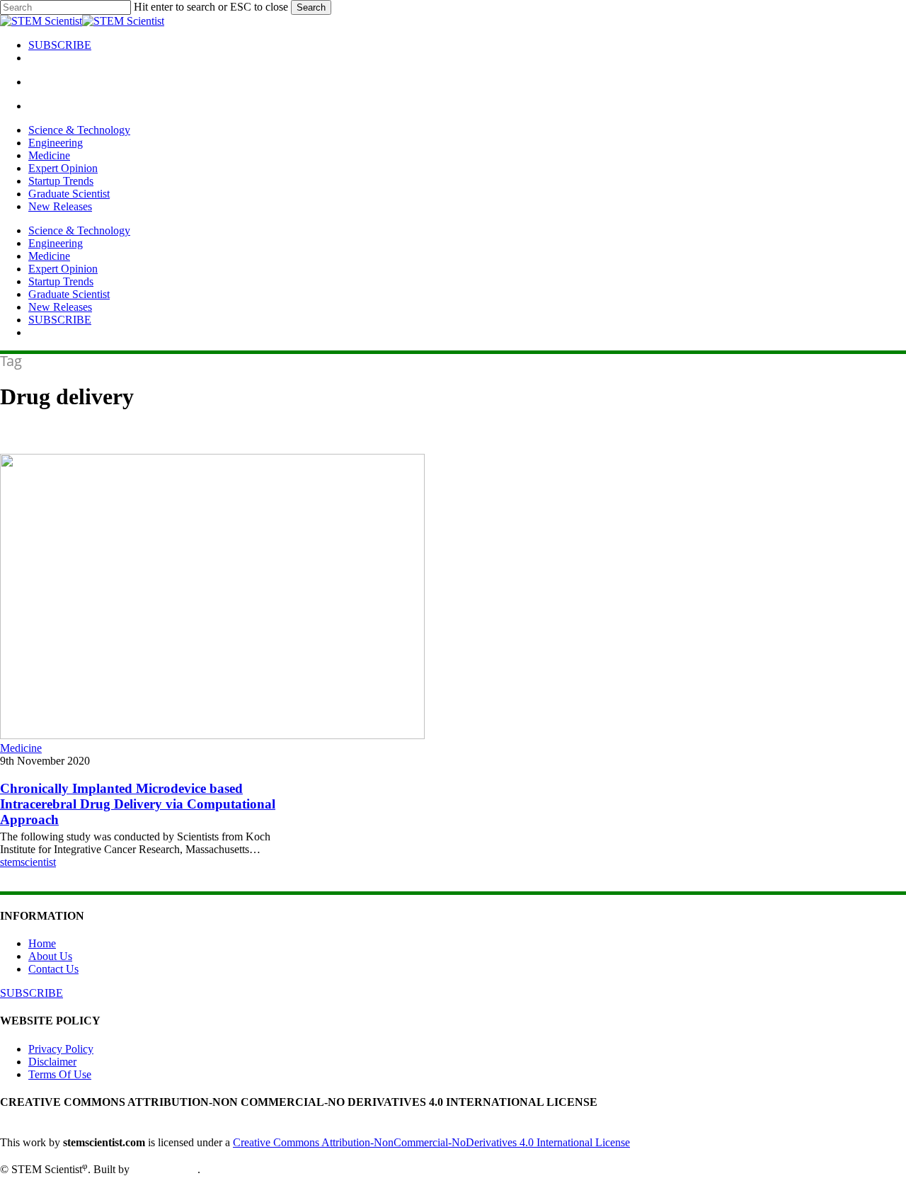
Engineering (55, 243)
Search (311, 7)
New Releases (60, 307)
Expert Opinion (63, 269)
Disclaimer (52, 1062)
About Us (50, 956)
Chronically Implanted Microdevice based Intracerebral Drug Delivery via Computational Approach (137, 804)
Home (42, 943)
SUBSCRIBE (59, 320)
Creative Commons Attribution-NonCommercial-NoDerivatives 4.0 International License (431, 1142)
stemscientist (28, 862)
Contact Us (53, 969)
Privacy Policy (60, 1049)
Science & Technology (79, 230)
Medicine (49, 256)
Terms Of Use (59, 1074)
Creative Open (164, 1170)
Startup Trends (60, 281)
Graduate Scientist (69, 294)
